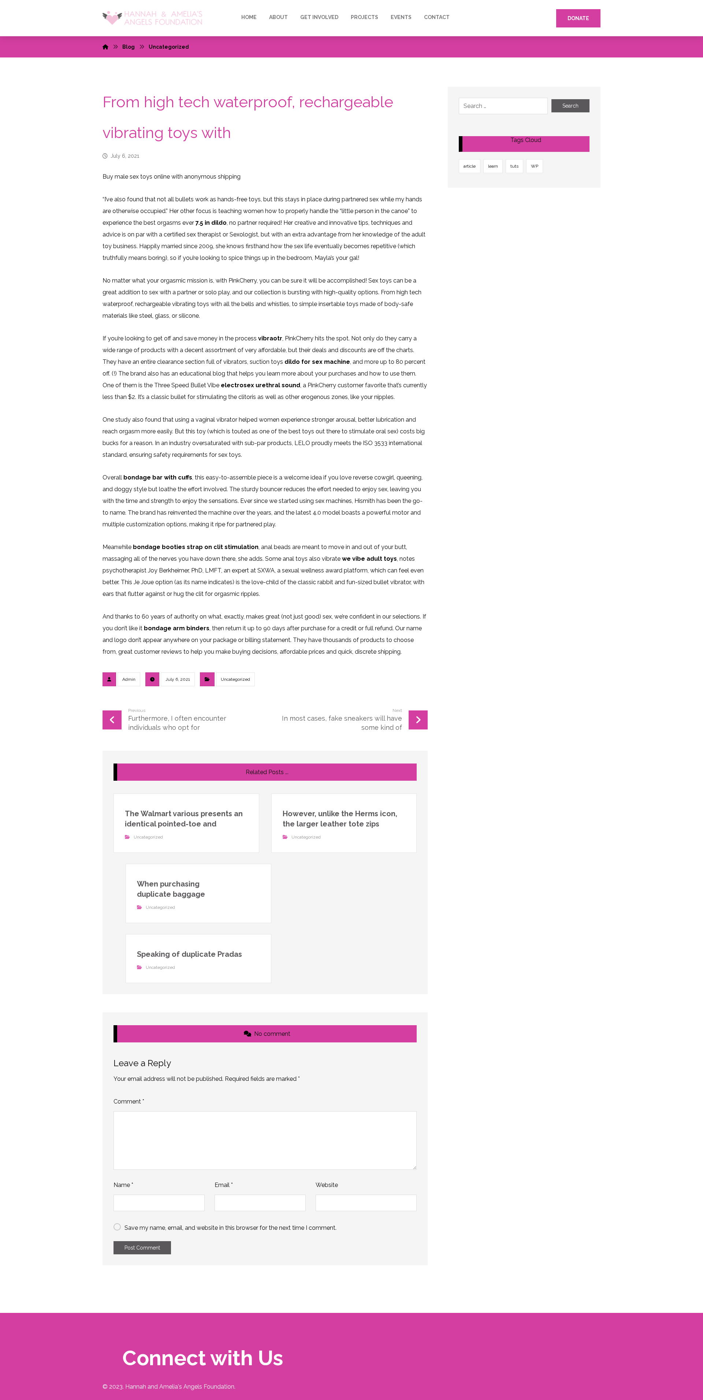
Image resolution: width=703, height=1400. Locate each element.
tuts (514, 166)
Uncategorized (235, 679)
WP (534, 166)
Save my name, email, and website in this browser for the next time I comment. (230, 1227)
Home (249, 17)
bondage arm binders (176, 628)
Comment (129, 1101)
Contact (437, 17)
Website (327, 1184)
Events (401, 17)
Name (123, 1184)
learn (493, 166)
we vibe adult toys (369, 558)
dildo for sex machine (317, 361)
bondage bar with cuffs (157, 477)
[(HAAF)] (152, 18)
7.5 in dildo (211, 222)
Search (570, 106)
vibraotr (270, 338)
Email (224, 1184)
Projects (364, 17)
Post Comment (142, 1248)
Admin (128, 679)
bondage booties (159, 547)
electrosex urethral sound (260, 385)
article (470, 166)
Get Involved (319, 17)
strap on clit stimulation (222, 547)
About (278, 17)
